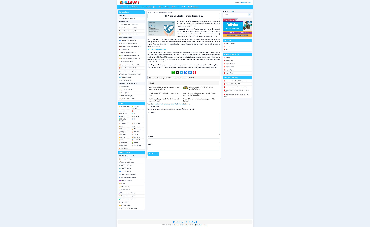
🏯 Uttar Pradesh (124, 145)
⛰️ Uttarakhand (136, 145)
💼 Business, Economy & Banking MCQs (130, 46)
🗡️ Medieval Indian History (126, 162)
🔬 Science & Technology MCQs (128, 71)
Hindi (183, 7)
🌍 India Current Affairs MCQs (127, 40)
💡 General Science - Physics (127, 196)
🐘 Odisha (135, 134)
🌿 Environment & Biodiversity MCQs (129, 55)
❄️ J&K (134, 119)
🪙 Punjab (122, 137)
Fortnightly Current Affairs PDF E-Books (236, 87)
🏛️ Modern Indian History (126, 165)
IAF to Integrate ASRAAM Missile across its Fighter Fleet (164, 94)
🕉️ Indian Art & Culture (125, 180)
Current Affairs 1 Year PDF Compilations (236, 81)
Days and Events (156, 104)
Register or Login (246, 2)
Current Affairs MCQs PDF (232, 84)
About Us (176, 225)
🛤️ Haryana (135, 116)
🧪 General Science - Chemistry (127, 199)
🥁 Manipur (122, 132)
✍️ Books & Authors (124, 205)
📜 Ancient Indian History (126, 159)
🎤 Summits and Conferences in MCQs (130, 74)
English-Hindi (229, 60)
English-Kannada (230, 63)
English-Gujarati (229, 70)
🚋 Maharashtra (136, 129)
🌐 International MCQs (125, 77)
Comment (152, 112)
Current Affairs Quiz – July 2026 (128, 28)
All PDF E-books (230, 43)
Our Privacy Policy (185, 225)
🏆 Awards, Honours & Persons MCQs (129, 58)
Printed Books (193, 7)
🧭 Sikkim (121, 140)
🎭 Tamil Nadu (136, 140)
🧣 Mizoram (135, 132)
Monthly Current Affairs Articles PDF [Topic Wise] (236, 95)
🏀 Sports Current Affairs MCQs (128, 68)
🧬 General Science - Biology (127, 193)
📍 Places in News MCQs (126, 61)
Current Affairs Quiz (148, 7)
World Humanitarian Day (182, 104)
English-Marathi (229, 66)
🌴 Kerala (121, 126)
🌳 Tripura (135, 143)
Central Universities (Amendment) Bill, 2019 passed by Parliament (201, 88)
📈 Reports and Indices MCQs (127, 52)
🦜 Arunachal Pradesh (136, 107)
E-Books (175, 7)
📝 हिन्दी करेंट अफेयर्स (124, 86)
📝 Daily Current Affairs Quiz (127, 18)
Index (192, 225)
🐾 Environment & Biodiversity (127, 177)
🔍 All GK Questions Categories (128, 208)
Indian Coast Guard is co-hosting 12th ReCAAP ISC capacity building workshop (164, 88)
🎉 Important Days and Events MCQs (129, 65)
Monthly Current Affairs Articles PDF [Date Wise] (236, 90)
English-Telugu (229, 73)
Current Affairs (132, 7)
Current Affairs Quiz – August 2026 (128, 24)
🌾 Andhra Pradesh (124, 106)
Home (122, 7)
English (227, 57)
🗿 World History (124, 202)
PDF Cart (227, 46)
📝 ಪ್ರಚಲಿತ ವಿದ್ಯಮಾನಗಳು (125, 89)
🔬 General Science (124, 189)
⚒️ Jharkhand (123, 123)
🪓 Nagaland (122, 134)
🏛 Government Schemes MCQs (128, 43)
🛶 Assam (122, 111)
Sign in (234, 11)
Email (150, 144)
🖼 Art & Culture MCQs (125, 80)
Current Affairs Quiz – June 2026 (128, 31)
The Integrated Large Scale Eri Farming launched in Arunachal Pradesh (164, 100)
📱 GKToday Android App (201, 225)
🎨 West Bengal (123, 148)
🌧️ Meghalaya (136, 126)
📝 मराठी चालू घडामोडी (124, 92)
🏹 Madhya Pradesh (125, 129)
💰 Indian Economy (124, 186)
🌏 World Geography (125, 171)
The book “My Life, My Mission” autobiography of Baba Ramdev (199, 100)
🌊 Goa (134, 113)
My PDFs (227, 49)
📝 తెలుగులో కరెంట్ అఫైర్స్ (125, 95)
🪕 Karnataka (136, 123)
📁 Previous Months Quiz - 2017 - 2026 (129, 34)
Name (150, 137)
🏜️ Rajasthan (136, 137)
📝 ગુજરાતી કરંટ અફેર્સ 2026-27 (127, 98)
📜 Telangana (123, 143)
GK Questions (164, 7)
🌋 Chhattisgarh (123, 113)
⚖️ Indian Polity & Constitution (127, 174)
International (166, 104)
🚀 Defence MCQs (124, 49)
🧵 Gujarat (122, 116)
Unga (172, 104)
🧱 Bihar (134, 111)
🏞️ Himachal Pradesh (122, 120)
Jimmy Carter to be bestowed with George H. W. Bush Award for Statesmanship (199, 94)
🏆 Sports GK (123, 183)
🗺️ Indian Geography (125, 168)
